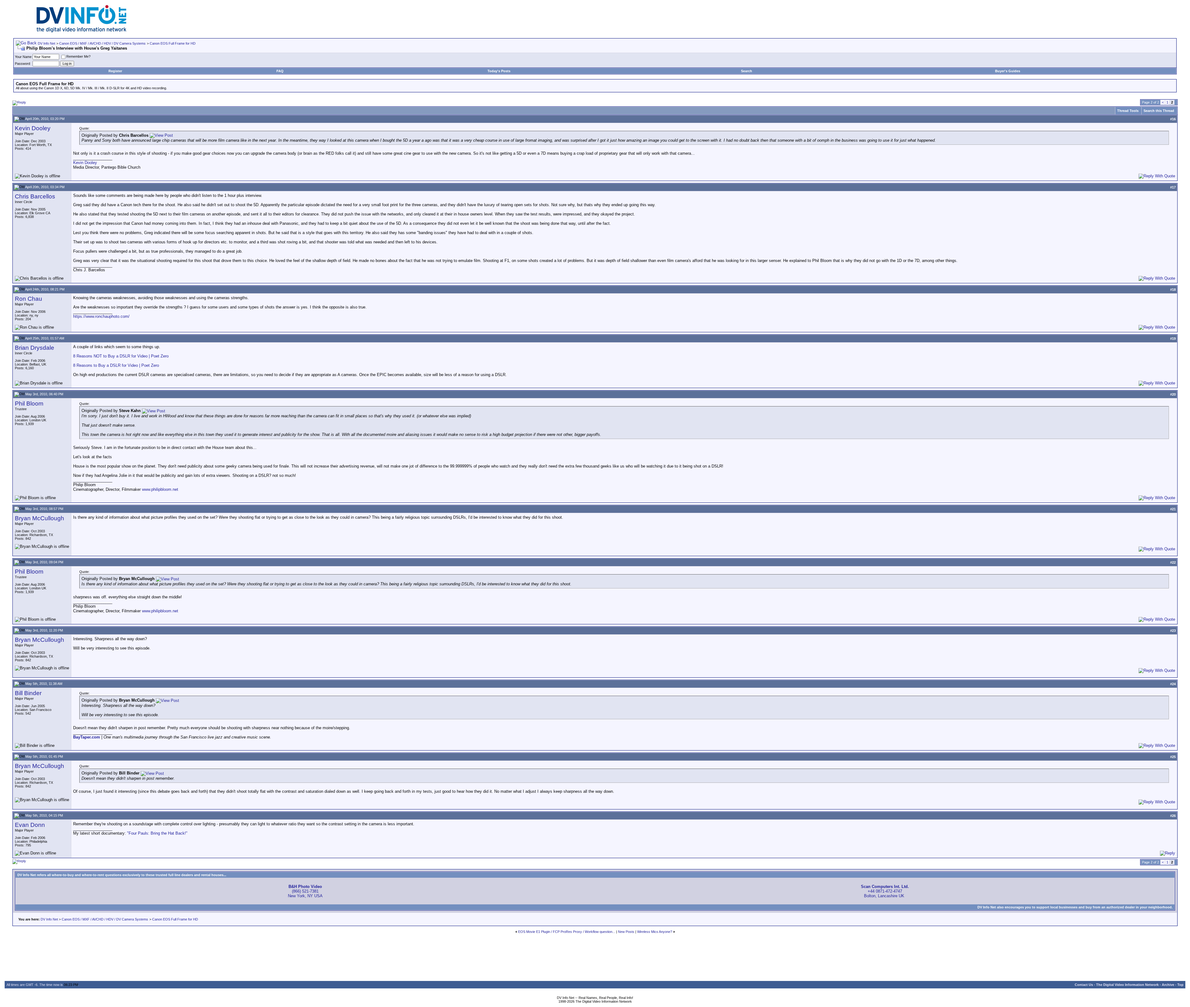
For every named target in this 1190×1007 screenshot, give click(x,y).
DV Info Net (46, 43)
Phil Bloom (29, 403)
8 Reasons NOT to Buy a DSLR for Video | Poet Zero (121, 356)
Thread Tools (1128, 111)
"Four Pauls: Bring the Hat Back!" (157, 833)
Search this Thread (1159, 111)
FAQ (280, 71)
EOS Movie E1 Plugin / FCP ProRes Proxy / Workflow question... (566, 932)
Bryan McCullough (39, 518)
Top (1180, 985)
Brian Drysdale (34, 347)
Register (115, 71)
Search (746, 71)
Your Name (23, 57)
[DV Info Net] (81, 31)
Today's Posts (498, 71)
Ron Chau (28, 298)
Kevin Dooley (33, 128)
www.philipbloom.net (160, 489)
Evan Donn (30, 825)
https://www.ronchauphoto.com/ (101, 316)
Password (22, 63)
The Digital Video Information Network (1127, 985)
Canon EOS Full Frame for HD (173, 43)
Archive (1168, 985)
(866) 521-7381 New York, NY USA (305, 891)
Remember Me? (78, 56)
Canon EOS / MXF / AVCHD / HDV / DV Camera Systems (102, 43)
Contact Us (1084, 985)
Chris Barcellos (35, 196)
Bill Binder (28, 693)
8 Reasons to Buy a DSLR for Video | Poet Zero (116, 365)
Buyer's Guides (1007, 71)
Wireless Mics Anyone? (654, 932)
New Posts (626, 932)
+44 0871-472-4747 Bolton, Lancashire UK (885, 891)
